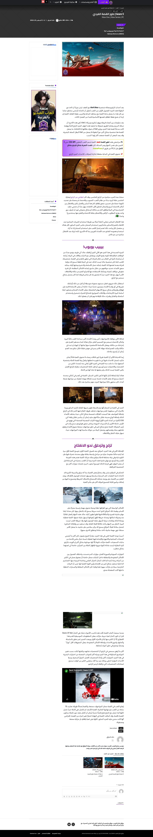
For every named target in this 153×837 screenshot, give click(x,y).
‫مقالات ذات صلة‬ (119, 754)
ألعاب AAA (115, 11)
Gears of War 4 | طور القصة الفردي (95, 775)
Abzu (54, 216)
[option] (114, 766)
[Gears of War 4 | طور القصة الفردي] (93, 762)
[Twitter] (46, 1)
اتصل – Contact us (35, 833)
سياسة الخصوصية (56, 833)
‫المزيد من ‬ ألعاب (108, 754)
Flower (54, 220)
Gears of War (113, 728)
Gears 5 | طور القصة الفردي (116, 774)
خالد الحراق (51, 20)
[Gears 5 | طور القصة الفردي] (114, 762)
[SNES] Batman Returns (115, 34)
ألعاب (117, 8)
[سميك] (64, 796)
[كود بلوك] (81, 796)
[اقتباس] (79, 796)
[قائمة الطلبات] (74, 796)
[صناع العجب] (110, 1)
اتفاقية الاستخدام (46, 833)
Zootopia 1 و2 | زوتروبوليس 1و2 (114, 31)
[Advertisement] (93, 91)
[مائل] (67, 796)
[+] (89, 796)
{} (86, 796)
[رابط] (84, 796)
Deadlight (120, 28)
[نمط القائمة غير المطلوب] (76, 796)
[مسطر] (69, 796)
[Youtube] (43, 1)
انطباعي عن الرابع (77, 197)
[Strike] (71, 796)
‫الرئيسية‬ (122, 8)
